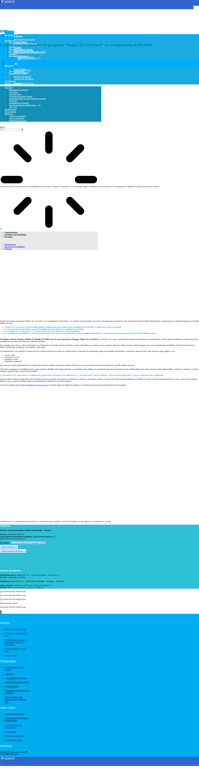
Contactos (5, 526)
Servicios (9, 41)
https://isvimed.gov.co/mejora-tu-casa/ (34, 385)
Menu (4, 31)
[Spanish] (3, 10)
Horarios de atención (10, 570)
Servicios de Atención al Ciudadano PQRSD (28, 543)
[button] (65, 611)
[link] (8, 760)
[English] (1, 10)
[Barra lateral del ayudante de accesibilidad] (196, 8)
